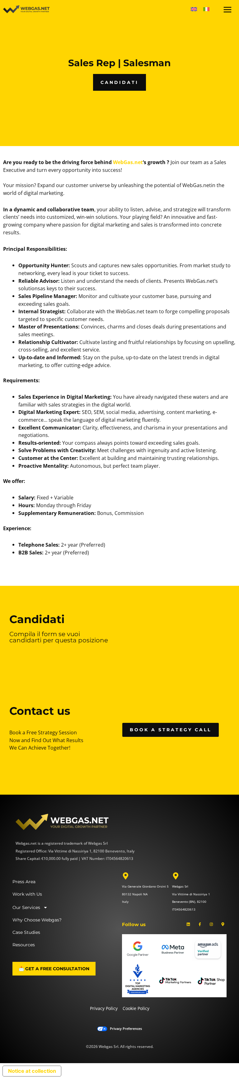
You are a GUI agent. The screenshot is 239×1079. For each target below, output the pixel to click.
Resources (23, 945)
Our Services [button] (26, 907)
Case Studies (26, 932)
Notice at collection (32, 1071)
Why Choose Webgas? (37, 920)
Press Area (23, 881)
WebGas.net (128, 162)
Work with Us (27, 894)
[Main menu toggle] (227, 9)
